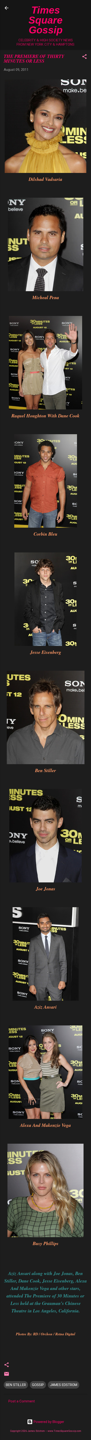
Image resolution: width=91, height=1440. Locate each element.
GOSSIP (38, 1385)
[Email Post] (6, 1375)
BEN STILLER (16, 1385)
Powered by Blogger (48, 1422)
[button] (84, 57)
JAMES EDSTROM (63, 1385)
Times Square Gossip (45, 20)
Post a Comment (21, 1401)
